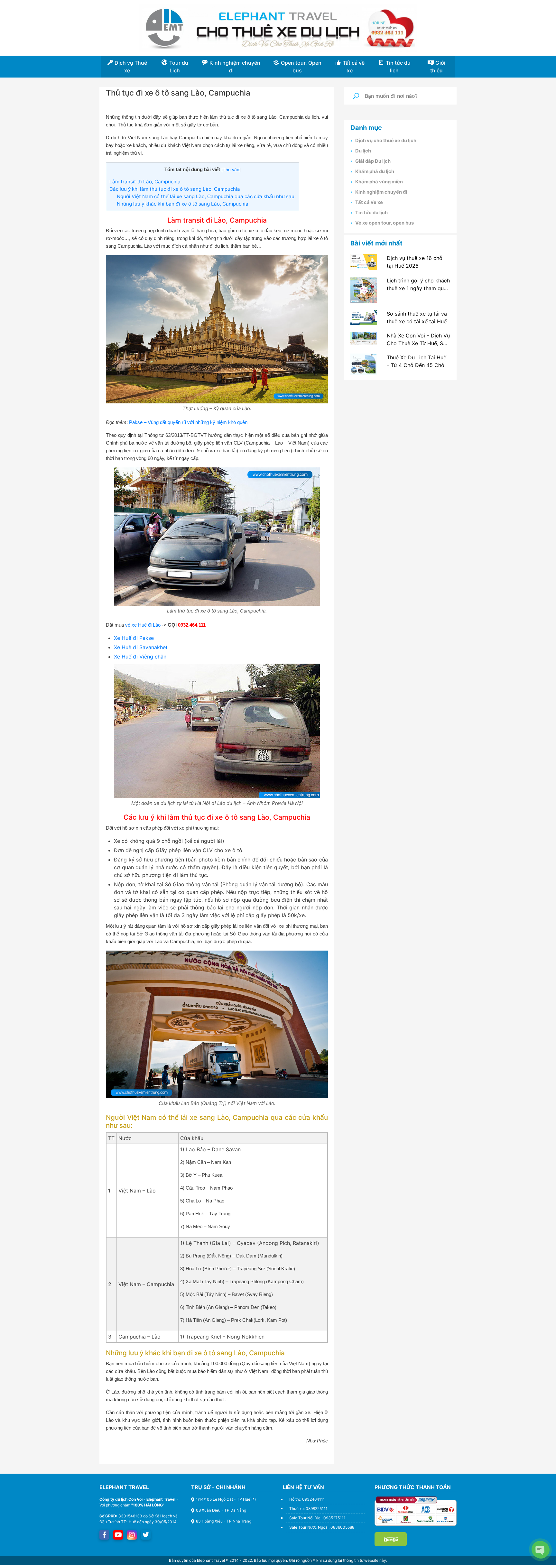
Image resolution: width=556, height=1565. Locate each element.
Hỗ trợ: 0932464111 (307, 1499)
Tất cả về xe (369, 202)
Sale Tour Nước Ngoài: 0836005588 (321, 1527)
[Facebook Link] (104, 1535)
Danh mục (366, 128)
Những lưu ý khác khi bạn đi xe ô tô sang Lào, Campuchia (182, 204)
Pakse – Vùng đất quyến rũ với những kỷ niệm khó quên (188, 422)
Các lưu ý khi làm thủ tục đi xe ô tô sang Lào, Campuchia (174, 189)
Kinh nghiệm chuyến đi (381, 192)
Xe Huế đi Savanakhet (141, 647)
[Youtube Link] (118, 1535)
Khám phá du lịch (374, 171)
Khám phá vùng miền (379, 182)
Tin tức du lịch (371, 213)
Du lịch (363, 151)
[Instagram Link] (132, 1535)
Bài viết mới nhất (376, 243)
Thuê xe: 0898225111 (308, 1508)
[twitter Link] (146, 1535)
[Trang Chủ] (278, 28)
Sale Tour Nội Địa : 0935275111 (317, 1517)
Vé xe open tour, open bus (384, 223)
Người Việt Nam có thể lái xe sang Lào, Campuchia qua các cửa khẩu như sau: (206, 196)
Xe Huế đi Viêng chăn (140, 656)
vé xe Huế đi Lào (143, 625)
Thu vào (231, 169)
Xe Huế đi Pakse (134, 638)
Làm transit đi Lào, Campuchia (145, 182)
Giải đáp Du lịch (373, 161)
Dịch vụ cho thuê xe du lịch (385, 140)
